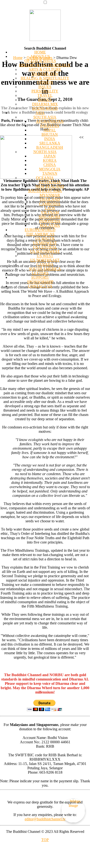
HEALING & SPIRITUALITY (45, 78)
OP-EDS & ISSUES (40, 61)
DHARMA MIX (45, 104)
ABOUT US (40, 56)
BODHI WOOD (45, 108)
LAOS (50, 208)
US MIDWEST (45, 243)
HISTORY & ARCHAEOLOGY (45, 65)
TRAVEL (45, 95)
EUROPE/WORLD (40, 230)
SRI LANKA (49, 143)
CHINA (49, 165)
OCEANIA (45, 178)
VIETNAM (50, 212)
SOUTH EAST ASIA (45, 191)
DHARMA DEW (45, 74)
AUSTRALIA (50, 182)
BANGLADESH (49, 147)
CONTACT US (40, 286)
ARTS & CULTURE (45, 69)
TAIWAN (49, 173)
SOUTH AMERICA (45, 269)
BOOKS (45, 100)
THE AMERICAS (40, 234)
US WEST (45, 256)
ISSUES (44, 87)
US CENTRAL (45, 247)
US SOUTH (44, 238)
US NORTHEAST (45, 260)
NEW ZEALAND (50, 186)
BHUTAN (50, 134)
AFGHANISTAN (50, 121)
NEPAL (49, 130)
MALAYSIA (50, 225)
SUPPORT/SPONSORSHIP (40, 279)
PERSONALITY (44, 91)
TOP (45, 840)
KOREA (50, 160)
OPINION (45, 82)
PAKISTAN (49, 126)
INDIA (49, 139)
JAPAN (50, 156)
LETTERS (40, 273)
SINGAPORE (50, 217)
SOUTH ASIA (44, 117)
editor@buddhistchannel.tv (45, 819)
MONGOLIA (49, 169)
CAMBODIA (49, 204)
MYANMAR (50, 195)
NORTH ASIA (45, 152)
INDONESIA (49, 221)
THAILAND (50, 199)
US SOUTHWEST (45, 251)
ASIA (40, 113)
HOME (40, 52)
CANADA (45, 264)
